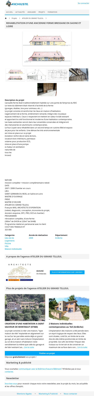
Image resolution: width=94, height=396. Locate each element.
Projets (14, 18)
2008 (31, 238)
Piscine (8, 243)
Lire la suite (29, 347)
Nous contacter (70, 393)
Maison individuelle (13, 249)
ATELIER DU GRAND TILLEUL (32, 18)
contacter (9, 371)
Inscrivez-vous (11, 383)
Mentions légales (24, 393)
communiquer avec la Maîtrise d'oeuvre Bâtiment (40, 369)
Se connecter (83, 3)
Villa (6, 246)
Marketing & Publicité (48, 393)
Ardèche (58, 238)
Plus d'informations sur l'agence (67, 272)
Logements (10, 240)
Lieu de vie (9, 238)
